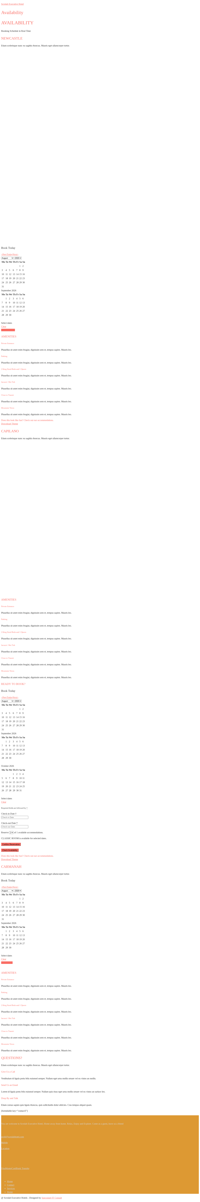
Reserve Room (8, 330)
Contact (10, 1185)
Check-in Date (8, 813)
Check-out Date (9, 823)
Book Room (7, 962)
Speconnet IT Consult (52, 1198)
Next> (15, 254)
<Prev (4, 254)
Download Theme (9, 423)
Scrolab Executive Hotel (12, 4)
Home (10, 1181)
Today (10, 254)
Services (11, 1188)
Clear (3, 326)
